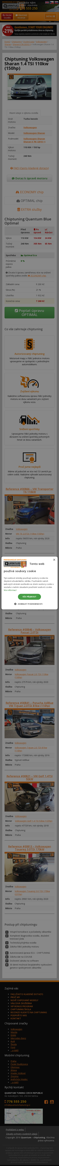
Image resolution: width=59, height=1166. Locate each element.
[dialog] (30, 583)
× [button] (54, 560)
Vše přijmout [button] (29, 596)
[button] (29, 604)
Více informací (10, 590)
